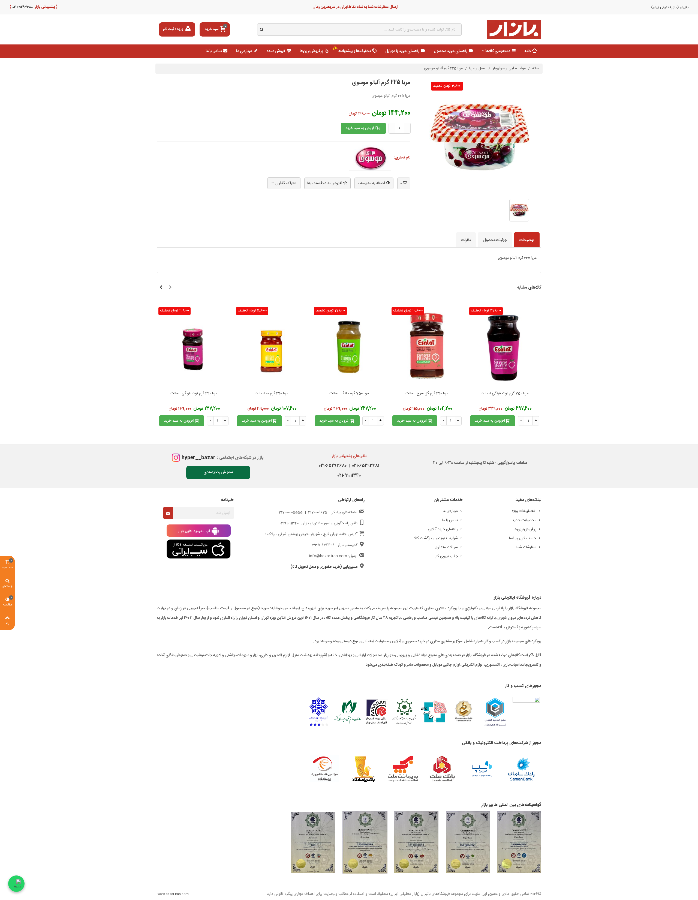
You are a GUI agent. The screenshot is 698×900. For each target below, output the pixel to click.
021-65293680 (333, 465)
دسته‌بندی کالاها (497, 51)
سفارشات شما (526, 547)
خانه (528, 51)
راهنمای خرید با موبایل (402, 51)
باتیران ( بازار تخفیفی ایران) (669, 7)
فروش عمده (275, 51)
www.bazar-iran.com (173, 894)
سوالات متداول (446, 547)
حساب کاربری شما (522, 538)
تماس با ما (214, 51)
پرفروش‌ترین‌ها (311, 51)
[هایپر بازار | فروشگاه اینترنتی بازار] (514, 30)
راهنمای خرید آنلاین (443, 529)
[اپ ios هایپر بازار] (199, 549)
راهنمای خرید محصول (450, 51)
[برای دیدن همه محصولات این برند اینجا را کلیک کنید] (370, 158)
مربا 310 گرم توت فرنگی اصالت (193, 394)
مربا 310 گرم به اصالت (271, 394)
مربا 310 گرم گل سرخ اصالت (426, 394)
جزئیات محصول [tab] (495, 240)
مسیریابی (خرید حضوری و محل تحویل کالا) (323, 567)
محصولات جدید (524, 520)
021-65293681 (364, 465)
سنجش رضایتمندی (218, 472)
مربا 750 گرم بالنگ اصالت (349, 394)
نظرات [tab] (466, 240)
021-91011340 (349, 475)
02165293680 (22, 7)
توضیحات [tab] (526, 240)
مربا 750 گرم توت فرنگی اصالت (504, 394)
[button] (170, 288)
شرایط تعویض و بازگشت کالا (436, 538)
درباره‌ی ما (244, 51)
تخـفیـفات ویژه (524, 511)
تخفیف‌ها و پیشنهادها (352, 50)
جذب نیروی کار (446, 556)
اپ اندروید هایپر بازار (194, 531)
